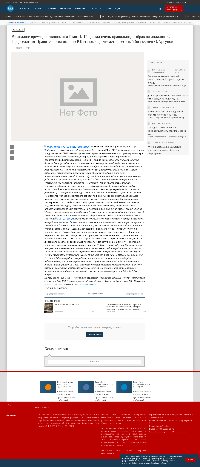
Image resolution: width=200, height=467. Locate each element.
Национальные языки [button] (176, 2)
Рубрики (96, 8)
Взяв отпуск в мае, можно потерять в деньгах (167, 85)
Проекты (24, 8)
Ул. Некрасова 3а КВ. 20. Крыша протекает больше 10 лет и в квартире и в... (164, 150)
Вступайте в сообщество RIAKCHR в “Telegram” (142, 384)
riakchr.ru (62, 287)
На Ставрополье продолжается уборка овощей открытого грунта (114, 17)
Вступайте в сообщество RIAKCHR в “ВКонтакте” (104, 384)
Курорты (51, 8)
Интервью (80, 8)
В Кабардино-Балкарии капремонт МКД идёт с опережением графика (167, 101)
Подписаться (94, 334)
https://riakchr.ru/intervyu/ (86, 284)
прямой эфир (173, 8)
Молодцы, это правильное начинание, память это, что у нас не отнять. (166, 131)
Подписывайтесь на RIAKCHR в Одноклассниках (65, 384)
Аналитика (65, 8)
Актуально (18, 30)
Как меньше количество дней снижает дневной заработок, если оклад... (165, 79)
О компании (11, 415)
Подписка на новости (42, 407)
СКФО (38, 8)
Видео (118, 8)
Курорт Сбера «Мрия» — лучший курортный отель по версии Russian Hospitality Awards (167, 117)
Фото (108, 8)
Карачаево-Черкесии (80, 159)
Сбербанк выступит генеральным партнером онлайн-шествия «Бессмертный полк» (167, 137)
